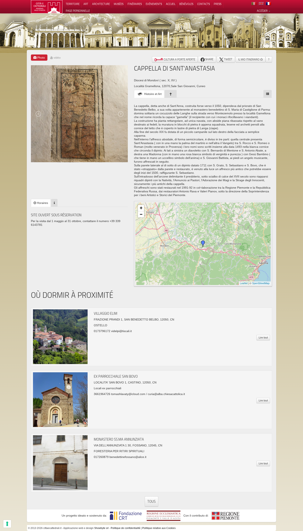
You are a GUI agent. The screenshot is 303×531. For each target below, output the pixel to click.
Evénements (154, 4)
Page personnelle (78, 11)
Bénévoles (186, 4)
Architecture (101, 4)
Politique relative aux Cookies (159, 528)
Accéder (262, 11)
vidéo (57, 57)
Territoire (73, 4)
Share (209, 59)
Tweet (227, 59)
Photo (40, 57)
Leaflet (244, 283)
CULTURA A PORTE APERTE (179, 59)
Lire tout (263, 337)
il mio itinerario (249, 59)
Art (85, 4)
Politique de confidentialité (125, 528)
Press (217, 4)
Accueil (170, 4)
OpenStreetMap (261, 283)
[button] (203, 243)
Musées (118, 4)
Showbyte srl (101, 528)
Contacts (203, 4)
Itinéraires (134, 4)
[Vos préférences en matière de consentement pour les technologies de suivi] (7, 524)
